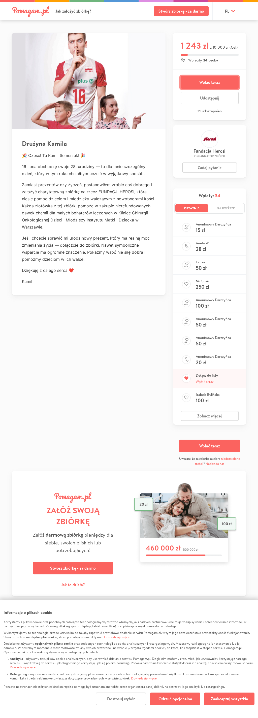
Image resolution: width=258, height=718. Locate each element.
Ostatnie (192, 208)
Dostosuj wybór (121, 699)
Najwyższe (226, 208)
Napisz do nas (215, 464)
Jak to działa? (73, 585)
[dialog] (129, 659)
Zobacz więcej (209, 416)
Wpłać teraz (209, 82)
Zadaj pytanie (209, 167)
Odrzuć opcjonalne (175, 699)
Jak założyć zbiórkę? (73, 11)
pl (227, 11)
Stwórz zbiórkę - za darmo (181, 11)
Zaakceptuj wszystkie (229, 699)
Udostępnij (209, 98)
